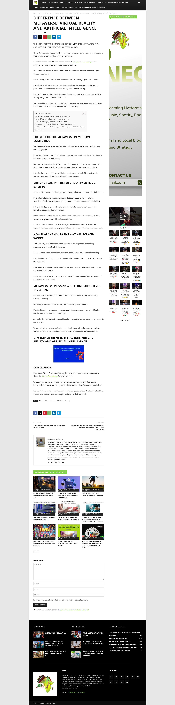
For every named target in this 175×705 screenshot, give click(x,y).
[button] (139, 3)
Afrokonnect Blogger (41, 32)
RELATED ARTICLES (41, 472)
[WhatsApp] (49, 37)
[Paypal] (127, 677)
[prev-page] (34, 552)
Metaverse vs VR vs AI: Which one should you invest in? (55, 124)
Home (44, 2)
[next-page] (38, 552)
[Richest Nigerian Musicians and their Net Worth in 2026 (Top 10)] (76, 634)
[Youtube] (63, 462)
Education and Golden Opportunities (113, 2)
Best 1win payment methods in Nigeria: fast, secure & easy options (44, 543)
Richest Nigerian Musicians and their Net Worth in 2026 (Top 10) (93, 634)
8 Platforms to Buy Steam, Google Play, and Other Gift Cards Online (68, 495)
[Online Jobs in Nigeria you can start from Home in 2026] (76, 644)
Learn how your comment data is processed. (74, 610)
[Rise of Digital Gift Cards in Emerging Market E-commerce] (69, 508)
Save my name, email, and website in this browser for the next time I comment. (62, 600)
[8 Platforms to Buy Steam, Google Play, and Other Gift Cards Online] (69, 484)
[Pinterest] (45, 37)
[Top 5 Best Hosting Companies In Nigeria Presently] (44, 508)
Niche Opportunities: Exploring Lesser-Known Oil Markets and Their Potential (87, 427)
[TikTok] (111, 682)
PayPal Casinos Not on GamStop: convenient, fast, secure (68, 543)
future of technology (50, 376)
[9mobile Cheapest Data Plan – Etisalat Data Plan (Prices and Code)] (76, 654)
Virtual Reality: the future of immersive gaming (52, 119)
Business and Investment (85, 2)
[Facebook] (35, 37)
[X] (40, 37)
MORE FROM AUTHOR (57, 472)
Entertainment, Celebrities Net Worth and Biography (83, 8)
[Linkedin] (54, 37)
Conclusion (40, 129)
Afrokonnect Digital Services (60, 2)
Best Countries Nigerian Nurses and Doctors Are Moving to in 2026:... (54, 643)
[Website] (122, 682)
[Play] (125, 216)
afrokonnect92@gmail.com (77, 692)
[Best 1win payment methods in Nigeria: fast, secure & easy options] (44, 532)
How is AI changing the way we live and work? (52, 122)
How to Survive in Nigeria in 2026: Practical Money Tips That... (55, 653)
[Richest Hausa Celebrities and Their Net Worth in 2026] (38, 634)
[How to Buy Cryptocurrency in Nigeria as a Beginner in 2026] (44, 484)
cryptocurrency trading (82, 62)
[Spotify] (138, 677)
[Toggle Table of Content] (83, 113)
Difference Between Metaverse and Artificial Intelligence (54, 401)
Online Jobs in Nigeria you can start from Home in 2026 (93, 642)
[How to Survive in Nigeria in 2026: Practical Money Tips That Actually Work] (38, 654)
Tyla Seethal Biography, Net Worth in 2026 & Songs (49, 426)
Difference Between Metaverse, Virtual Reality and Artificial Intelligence (60, 127)
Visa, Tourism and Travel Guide (47, 8)
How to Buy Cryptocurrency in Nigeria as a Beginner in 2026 (43, 495)
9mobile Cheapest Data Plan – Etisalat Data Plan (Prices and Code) (93, 653)
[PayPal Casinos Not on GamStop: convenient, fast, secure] (69, 532)
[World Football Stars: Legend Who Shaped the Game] (93, 484)
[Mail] (122, 677)
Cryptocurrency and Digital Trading (65, 13)
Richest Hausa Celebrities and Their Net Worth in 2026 (55, 633)
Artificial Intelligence (69, 341)
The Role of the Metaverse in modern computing (53, 116)
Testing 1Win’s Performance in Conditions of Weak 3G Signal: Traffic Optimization (92, 519)
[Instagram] (52, 462)
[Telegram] (59, 37)
